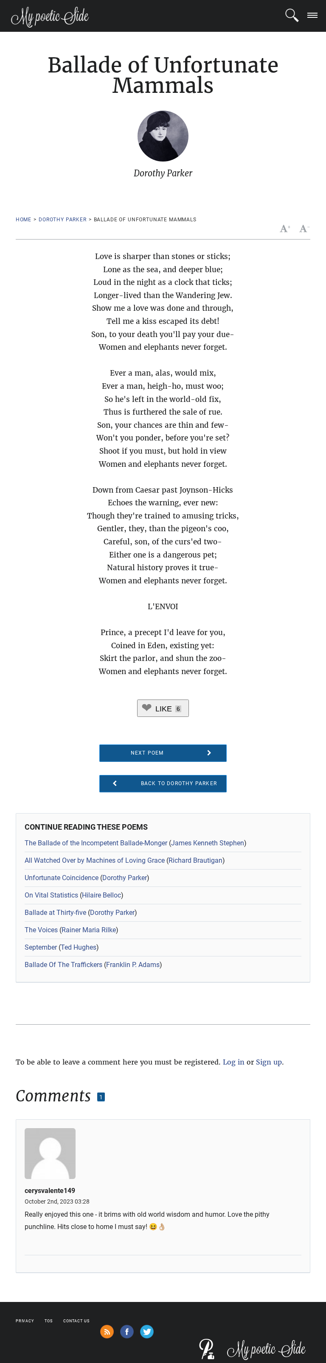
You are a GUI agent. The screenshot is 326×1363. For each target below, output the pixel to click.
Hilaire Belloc (101, 895)
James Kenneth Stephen (207, 843)
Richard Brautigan (195, 860)
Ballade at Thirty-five (55, 913)
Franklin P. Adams (133, 965)
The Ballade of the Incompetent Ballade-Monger (96, 843)
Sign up (269, 1062)
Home (23, 220)
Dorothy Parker (63, 220)
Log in (233, 1062)
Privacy (25, 1321)
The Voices (41, 930)
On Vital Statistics (51, 895)
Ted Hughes (78, 947)
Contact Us (76, 1321)
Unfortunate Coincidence (61, 878)
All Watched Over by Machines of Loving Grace (95, 860)
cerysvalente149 (50, 1190)
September (41, 947)
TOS (49, 1321)
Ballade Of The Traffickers (63, 965)
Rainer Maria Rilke (89, 930)
